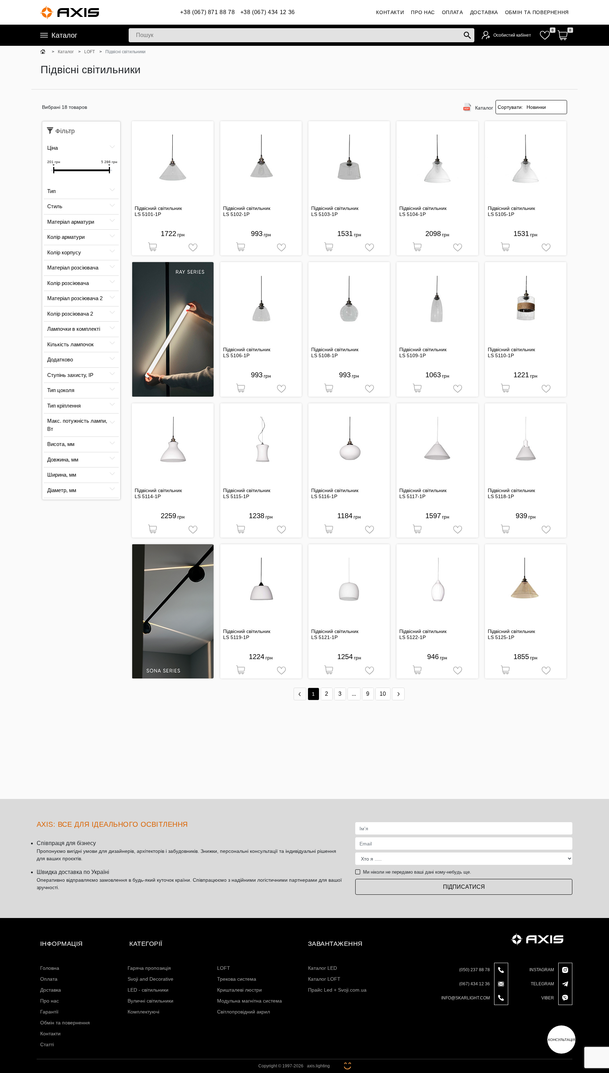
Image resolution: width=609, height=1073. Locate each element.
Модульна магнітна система (249, 1001)
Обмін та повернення (537, 12)
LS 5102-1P (236, 214)
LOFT (223, 968)
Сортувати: (510, 107)
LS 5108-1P (324, 355)
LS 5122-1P (412, 637)
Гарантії (49, 1012)
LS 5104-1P (412, 214)
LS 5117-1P (412, 496)
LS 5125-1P (501, 637)
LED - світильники (148, 990)
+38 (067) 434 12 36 (267, 12)
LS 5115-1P (236, 496)
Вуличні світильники (150, 1001)
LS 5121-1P (324, 637)
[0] (545, 35)
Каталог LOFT (324, 979)
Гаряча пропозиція (149, 968)
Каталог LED (322, 968)
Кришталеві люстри (239, 990)
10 (383, 694)
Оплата (452, 12)
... (354, 694)
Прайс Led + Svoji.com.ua (337, 990)
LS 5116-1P (324, 496)
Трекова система (236, 979)
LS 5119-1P (236, 637)
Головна (49, 968)
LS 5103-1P (324, 214)
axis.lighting (318, 1065)
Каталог (64, 35)
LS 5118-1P (501, 496)
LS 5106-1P (236, 355)
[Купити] (152, 247)
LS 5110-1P (501, 355)
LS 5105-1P (501, 214)
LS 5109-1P (412, 355)
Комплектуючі (143, 1012)
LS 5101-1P (148, 214)
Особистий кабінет (512, 35)
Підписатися (464, 887)
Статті (47, 1044)
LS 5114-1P (148, 496)
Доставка (484, 12)
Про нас (423, 12)
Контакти (390, 12)
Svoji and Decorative (150, 979)
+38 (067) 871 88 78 (207, 12)
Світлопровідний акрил (243, 1012)
